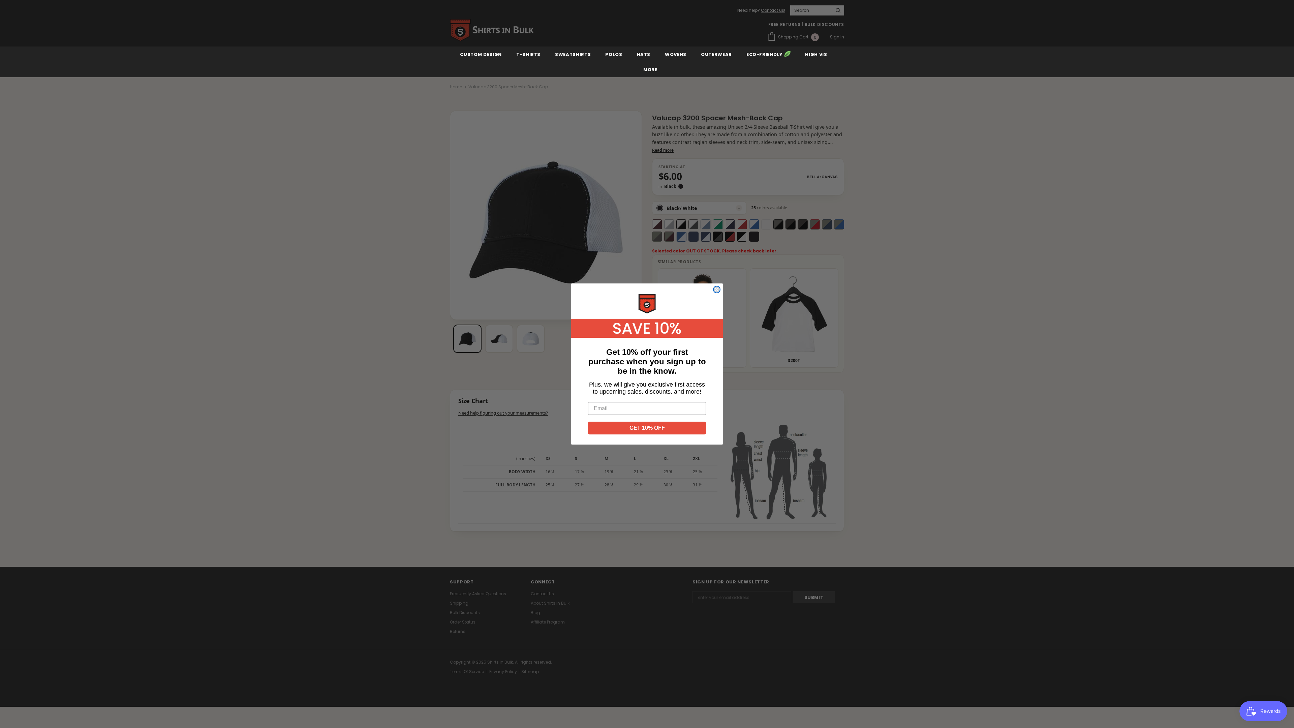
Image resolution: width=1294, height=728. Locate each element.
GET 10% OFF (647, 428)
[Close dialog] (716, 289)
